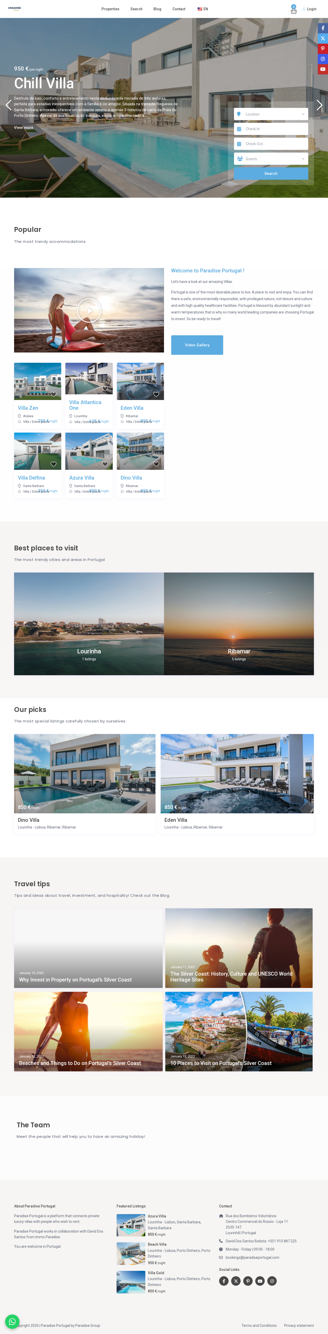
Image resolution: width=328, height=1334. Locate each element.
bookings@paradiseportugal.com (252, 1257)
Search (136, 9)
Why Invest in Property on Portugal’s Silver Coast (75, 980)
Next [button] (319, 107)
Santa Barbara (33, 486)
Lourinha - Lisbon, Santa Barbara (174, 1222)
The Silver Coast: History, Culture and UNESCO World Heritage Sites (231, 977)
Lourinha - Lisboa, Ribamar (39, 827)
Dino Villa (44, 83)
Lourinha (80, 416)
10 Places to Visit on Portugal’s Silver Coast (221, 1063)
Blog (157, 9)
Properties (110, 9)
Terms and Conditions (259, 1325)
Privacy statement (299, 1325)
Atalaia (28, 416)
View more (23, 127)
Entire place (40, 422)
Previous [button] (8, 107)
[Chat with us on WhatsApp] (12, 1321)
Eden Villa (176, 820)
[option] (164, 108)
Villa (26, 422)
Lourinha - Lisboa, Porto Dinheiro (174, 1251)
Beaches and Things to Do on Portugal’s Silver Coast (80, 1063)
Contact (178, 9)
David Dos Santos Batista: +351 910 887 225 (261, 1241)
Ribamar (132, 416)
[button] (89, 310)
